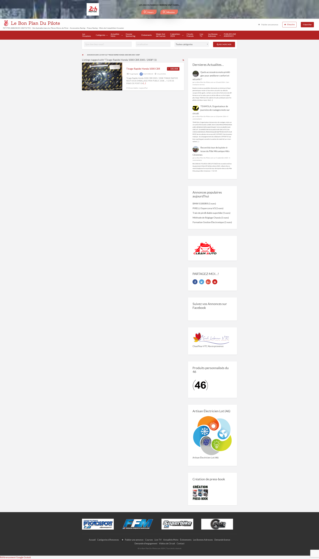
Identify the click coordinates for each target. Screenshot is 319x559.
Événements (146, 35)
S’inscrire (291, 24)
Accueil (92, 539)
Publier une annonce (269, 24)
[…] (144, 83)
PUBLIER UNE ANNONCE (230, 35)
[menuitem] (268, 24)
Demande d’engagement (146, 543)
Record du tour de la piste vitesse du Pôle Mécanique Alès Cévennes (211, 151)
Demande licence (222, 539)
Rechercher (225, 44)
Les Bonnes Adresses (213, 35)
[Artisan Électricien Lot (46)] (213, 435)
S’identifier (307, 24)
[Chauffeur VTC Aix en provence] (211, 337)
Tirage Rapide (133, 74)
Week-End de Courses (160, 35)
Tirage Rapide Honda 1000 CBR (143, 68)
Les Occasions (86, 35)
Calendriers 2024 (175, 35)
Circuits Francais (190, 35)
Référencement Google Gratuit (15, 557)
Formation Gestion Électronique (208, 222)
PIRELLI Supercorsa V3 (204, 208)
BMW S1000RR (200, 203)
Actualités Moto (115, 35)
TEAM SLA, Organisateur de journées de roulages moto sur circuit (211, 110)
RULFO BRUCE (148, 74)
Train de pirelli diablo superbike (207, 212)
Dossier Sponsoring (130, 35)
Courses (149, 539)
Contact (180, 543)
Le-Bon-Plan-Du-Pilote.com (204, 82)
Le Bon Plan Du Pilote (35, 23)
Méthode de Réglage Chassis (207, 217)
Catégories (100, 35)
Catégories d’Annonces (108, 539)
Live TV (201, 35)
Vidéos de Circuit (167, 543)
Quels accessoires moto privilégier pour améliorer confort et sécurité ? (212, 76)
